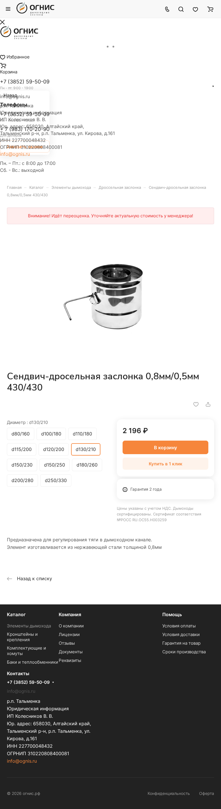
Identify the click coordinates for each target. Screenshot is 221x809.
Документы (71, 651)
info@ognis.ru (15, 154)
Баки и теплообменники (32, 662)
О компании (71, 626)
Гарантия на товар (181, 643)
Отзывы (67, 643)
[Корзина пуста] (210, 9)
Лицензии (69, 634)
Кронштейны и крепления (22, 636)
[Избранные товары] (195, 9)
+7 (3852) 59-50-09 (28, 682)
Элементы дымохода (29, 626)
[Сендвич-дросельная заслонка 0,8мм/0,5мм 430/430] (110, 295)
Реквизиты (70, 660)
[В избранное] (196, 404)
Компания (70, 614)
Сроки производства (184, 651)
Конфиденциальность (169, 793)
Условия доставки (181, 634)
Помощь (172, 614)
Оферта (206, 793)
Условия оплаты (179, 626)
